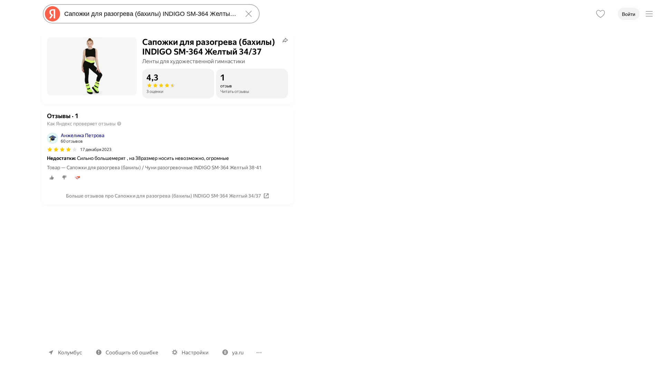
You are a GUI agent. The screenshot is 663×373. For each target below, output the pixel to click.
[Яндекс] (52, 13)
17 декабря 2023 (96, 149)
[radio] (52, 177)
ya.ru (237, 353)
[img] (62, 149)
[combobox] (150, 14)
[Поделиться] (285, 40)
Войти (628, 14)
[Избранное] (600, 13)
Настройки (195, 353)
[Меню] (649, 14)
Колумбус (70, 353)
